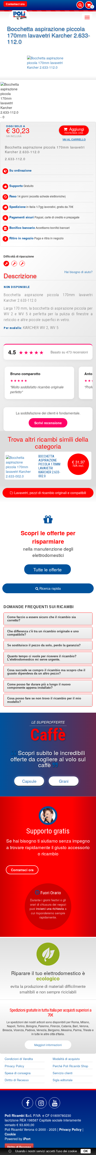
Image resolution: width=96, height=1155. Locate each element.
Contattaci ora (15, 4)
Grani (64, 781)
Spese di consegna (18, 1073)
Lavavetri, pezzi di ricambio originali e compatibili (50, 492)
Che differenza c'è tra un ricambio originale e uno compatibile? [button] (43, 633)
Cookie (10, 1134)
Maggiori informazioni (48, 1045)
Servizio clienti (62, 1073)
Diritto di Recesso (17, 1080)
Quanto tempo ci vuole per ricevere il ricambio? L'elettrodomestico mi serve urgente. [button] (41, 657)
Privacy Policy (14, 1066)
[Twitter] (54, 1102)
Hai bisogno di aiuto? (78, 272)
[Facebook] (27, 1102)
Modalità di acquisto (66, 1059)
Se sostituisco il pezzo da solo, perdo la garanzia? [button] (44, 645)
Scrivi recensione (48, 422)
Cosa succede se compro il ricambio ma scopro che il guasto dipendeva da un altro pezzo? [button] (46, 671)
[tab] (48, 619)
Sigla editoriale (62, 1080)
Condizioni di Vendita (19, 1059)
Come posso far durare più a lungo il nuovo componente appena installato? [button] (39, 686)
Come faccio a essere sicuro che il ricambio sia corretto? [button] (41, 618)
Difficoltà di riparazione (18, 256)
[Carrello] (89, 5)
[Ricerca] (80, 5)
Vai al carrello (74, 139)
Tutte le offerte (47, 569)
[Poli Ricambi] (19, 14)
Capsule (29, 781)
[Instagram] (41, 1102)
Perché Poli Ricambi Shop (70, 1066)
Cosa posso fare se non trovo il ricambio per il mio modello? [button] (44, 700)
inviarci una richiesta (50, 908)
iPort (27, 1138)
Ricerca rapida (49, 588)
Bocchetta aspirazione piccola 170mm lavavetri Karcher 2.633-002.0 (49, 466)
